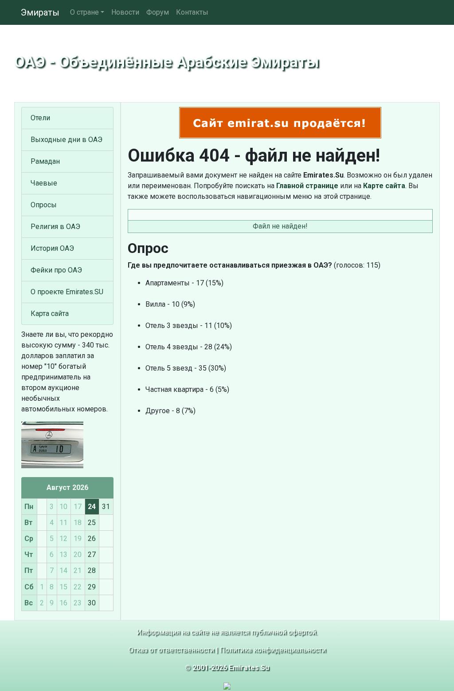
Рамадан (45, 161)
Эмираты (40, 12)
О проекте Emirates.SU (67, 292)
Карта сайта (50, 313)
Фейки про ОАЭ (56, 270)
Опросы (44, 205)
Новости (125, 12)
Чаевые (44, 183)
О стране (84, 12)
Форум (157, 12)
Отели (40, 118)
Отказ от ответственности (171, 650)
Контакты (192, 12)
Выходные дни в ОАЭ (66, 139)
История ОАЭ (52, 248)
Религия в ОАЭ (55, 226)
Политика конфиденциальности (273, 650)
